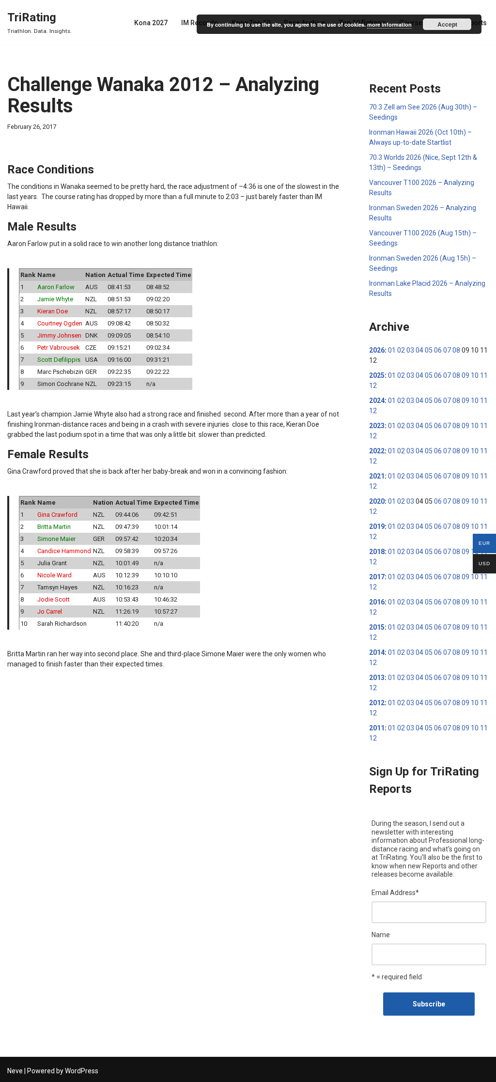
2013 (377, 677)
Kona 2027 (151, 23)
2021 (377, 476)
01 (392, 350)
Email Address (395, 893)
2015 (377, 627)
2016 (377, 602)
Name (381, 935)
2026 (377, 350)
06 (438, 350)
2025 (377, 375)
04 (419, 350)
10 (475, 375)
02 (401, 350)
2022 (377, 451)
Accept (447, 24)
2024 (377, 400)
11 (484, 375)
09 (465, 375)
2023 (377, 426)
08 (456, 350)
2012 (377, 703)
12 (373, 385)
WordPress (81, 1071)
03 (410, 350)
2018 (377, 552)
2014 (377, 652)
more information (389, 24)
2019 (377, 526)
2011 (377, 728)
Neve (15, 1071)
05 (429, 350)
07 (447, 350)
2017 (377, 577)
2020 (377, 501)
